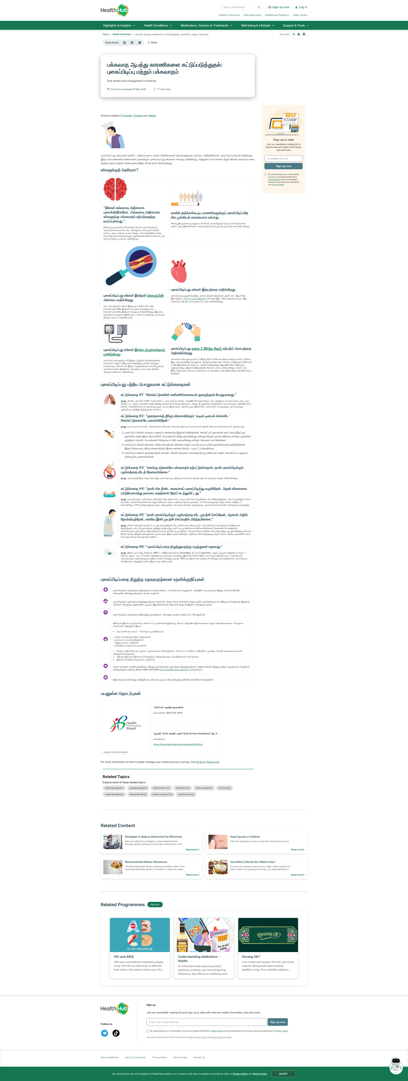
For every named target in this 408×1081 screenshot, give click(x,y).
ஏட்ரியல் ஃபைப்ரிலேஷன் (195, 298)
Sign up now (280, 7)
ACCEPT (283, 1073)
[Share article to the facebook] (140, 42)
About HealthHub (109, 1057)
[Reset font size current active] (298, 34)
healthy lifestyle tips (162, 794)
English (127, 115)
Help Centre (300, 15)
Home (106, 34)
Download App (252, 15)
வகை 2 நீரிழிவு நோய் (207, 348)
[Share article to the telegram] (132, 42)
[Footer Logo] (114, 1009)
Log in (303, 7)
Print (154, 42)
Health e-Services (229, 15)
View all (154, 904)
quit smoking (224, 788)
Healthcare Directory (277, 15)
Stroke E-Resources (207, 761)
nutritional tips (182, 788)
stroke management (114, 788)
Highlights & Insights (117, 25)
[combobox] (241, 7)
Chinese (137, 115)
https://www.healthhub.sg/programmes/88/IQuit (178, 744)
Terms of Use (274, 179)
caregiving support (138, 788)
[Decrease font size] (294, 34)
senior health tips (161, 788)
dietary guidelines (204, 788)
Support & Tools (294, 25)
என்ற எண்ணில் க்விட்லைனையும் (175, 669)
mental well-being (138, 794)
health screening (186, 794)
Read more (191, 849)
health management (114, 794)
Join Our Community (135, 1057)
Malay (152, 115)
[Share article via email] (124, 42)
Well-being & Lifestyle (255, 25)
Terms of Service (218, 1037)
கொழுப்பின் (155, 295)
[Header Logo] (115, 10)
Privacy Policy (278, 184)
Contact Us (199, 1057)
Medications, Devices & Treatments (204, 25)
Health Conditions (156, 25)
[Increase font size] (303, 34)
